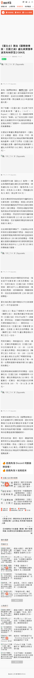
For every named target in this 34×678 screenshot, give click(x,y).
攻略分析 (4, 6)
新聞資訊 (20, 6)
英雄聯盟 (11, 12)
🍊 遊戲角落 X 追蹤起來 (15, 470)
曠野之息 (13, 508)
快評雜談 (28, 6)
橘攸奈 (19, 12)
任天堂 (28, 510)
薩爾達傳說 (23, 508)
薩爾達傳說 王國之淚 (17, 510)
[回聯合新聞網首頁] (2, 2)
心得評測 (12, 6)
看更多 (17, 600)
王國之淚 (5, 508)
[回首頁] (6, 2)
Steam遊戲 (28, 12)
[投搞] (23, 2)
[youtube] (26, 2)
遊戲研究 (5, 510)
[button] (32, 2)
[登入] (29, 2)
